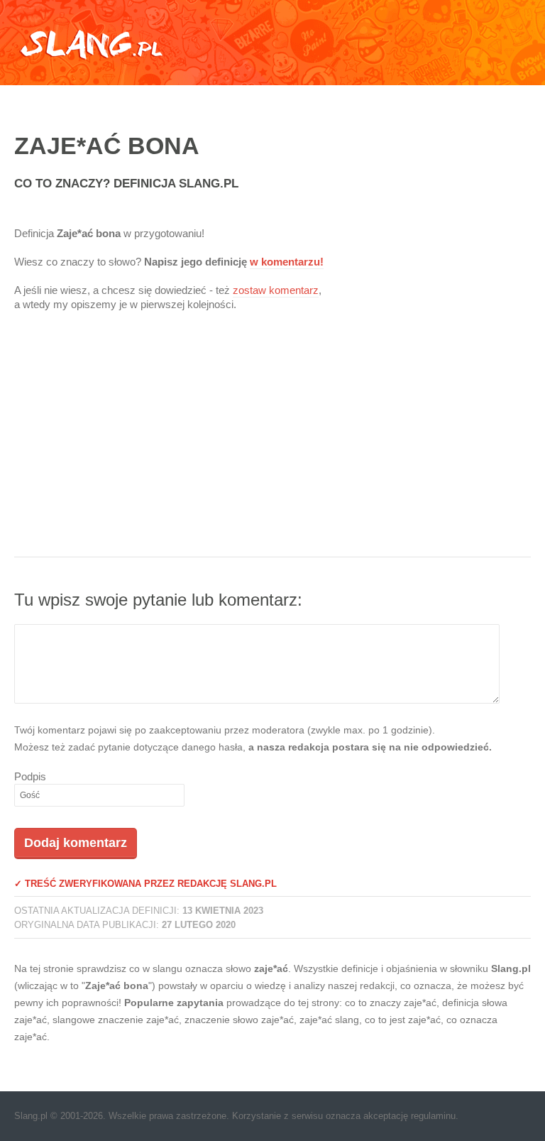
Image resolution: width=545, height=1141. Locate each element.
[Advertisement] (272, 443)
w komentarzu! (287, 262)
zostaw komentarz (276, 290)
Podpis (30, 776)
